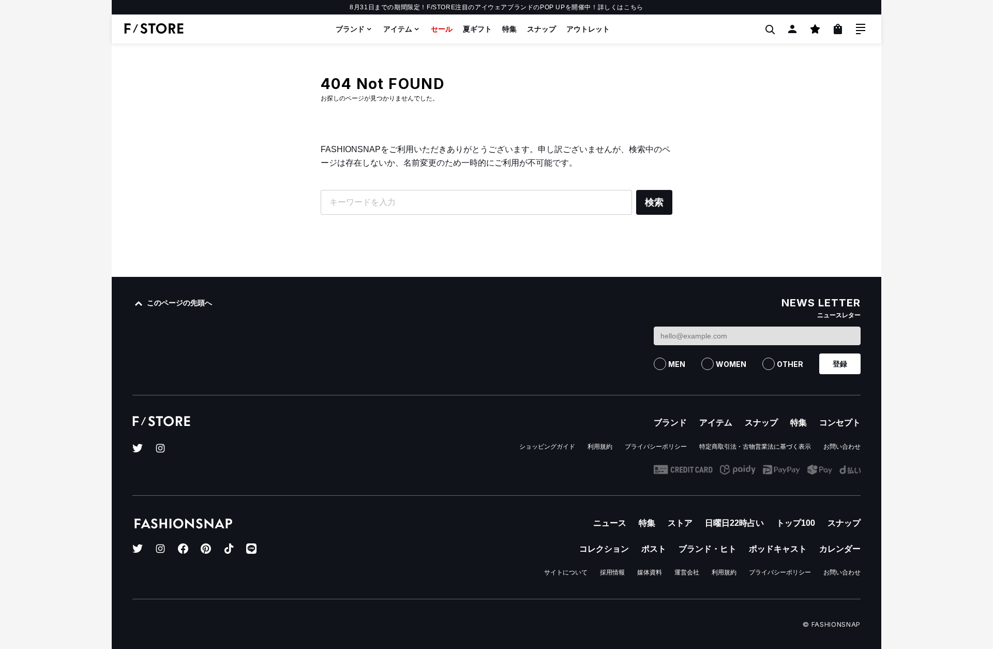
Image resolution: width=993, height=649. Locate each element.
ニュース (609, 523)
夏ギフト (477, 29)
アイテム (397, 29)
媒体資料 (649, 572)
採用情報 (612, 572)
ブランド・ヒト (707, 548)
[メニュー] (860, 29)
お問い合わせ (842, 446)
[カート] (838, 29)
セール (442, 29)
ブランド (350, 29)
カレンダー (840, 548)
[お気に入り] (815, 29)
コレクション (604, 548)
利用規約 (600, 446)
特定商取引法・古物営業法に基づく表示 (755, 446)
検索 (654, 202)
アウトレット (588, 29)
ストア (680, 523)
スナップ (541, 29)
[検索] (769, 29)
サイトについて (566, 572)
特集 (509, 29)
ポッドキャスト (778, 548)
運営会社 (686, 572)
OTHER (790, 364)
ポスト (653, 548)
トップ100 (795, 523)
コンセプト (840, 422)
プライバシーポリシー (656, 446)
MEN (676, 364)
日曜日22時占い (734, 523)
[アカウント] (792, 29)
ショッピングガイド (547, 446)
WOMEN (731, 364)
